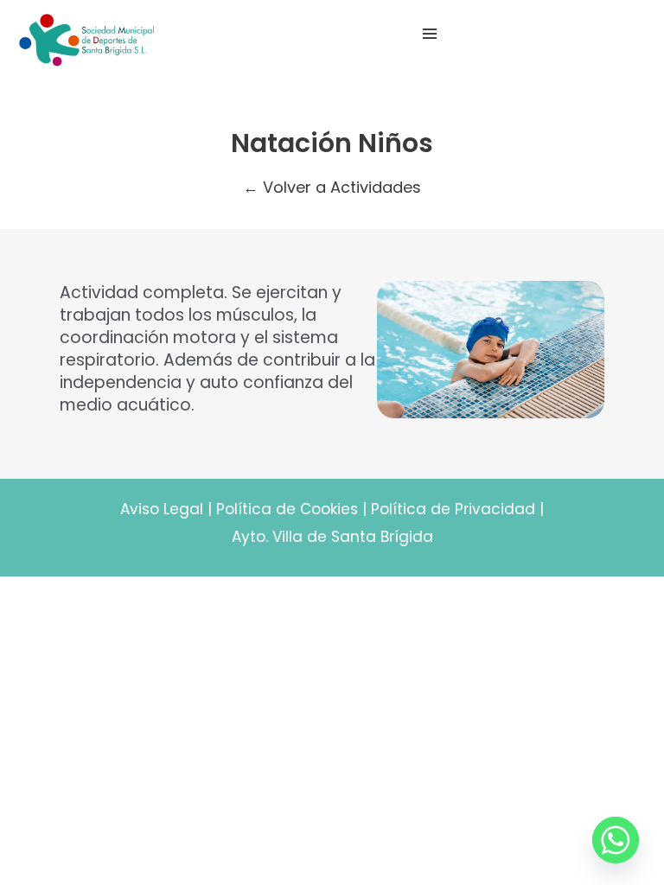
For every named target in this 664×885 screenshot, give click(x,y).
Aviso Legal (161, 509)
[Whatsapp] (615, 840)
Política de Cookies (287, 509)
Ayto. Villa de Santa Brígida (332, 536)
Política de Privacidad (453, 509)
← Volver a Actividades (332, 187)
